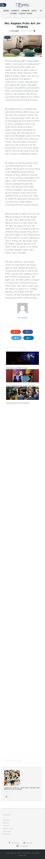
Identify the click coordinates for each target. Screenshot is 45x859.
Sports (15, 11)
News (6, 11)
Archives (6, 820)
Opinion (25, 11)
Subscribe (7, 834)
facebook (15, 843)
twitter (29, 843)
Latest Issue (25, 14)
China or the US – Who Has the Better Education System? (22, 788)
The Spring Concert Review (17, 403)
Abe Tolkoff (15, 31)
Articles (6, 823)
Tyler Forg (15, 421)
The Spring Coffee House (17, 368)
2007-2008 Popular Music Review (20, 385)
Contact (6, 826)
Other (13, 14)
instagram (23, 846)
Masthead (7, 831)
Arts (34, 11)
